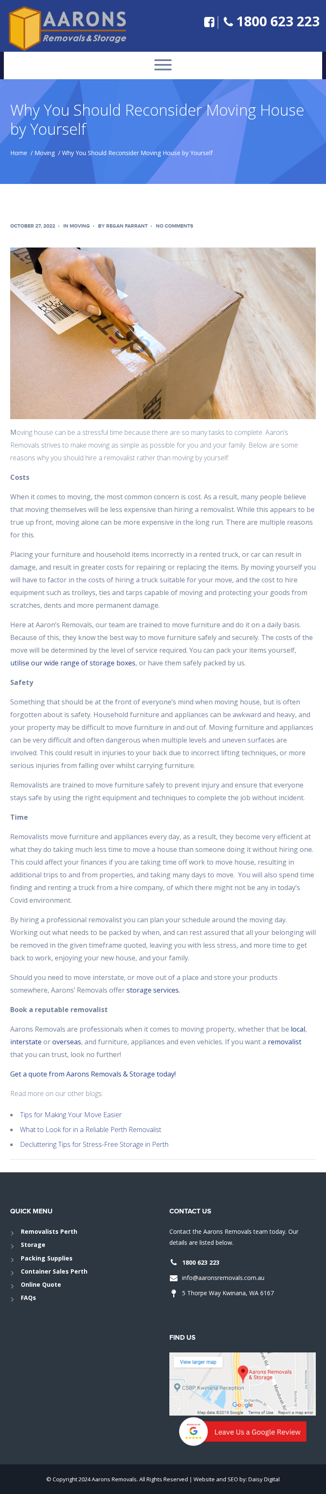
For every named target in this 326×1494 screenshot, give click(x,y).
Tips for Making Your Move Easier (71, 1114)
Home (18, 153)
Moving (44, 153)
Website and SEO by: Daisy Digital (237, 1479)
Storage (33, 1245)
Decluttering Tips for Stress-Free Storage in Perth (94, 1144)
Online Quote (41, 1284)
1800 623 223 (278, 21)
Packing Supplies (47, 1258)
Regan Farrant (127, 226)
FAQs (28, 1298)
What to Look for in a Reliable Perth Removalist (90, 1129)
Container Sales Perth (54, 1271)
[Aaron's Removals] (73, 28)
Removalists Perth (49, 1231)
